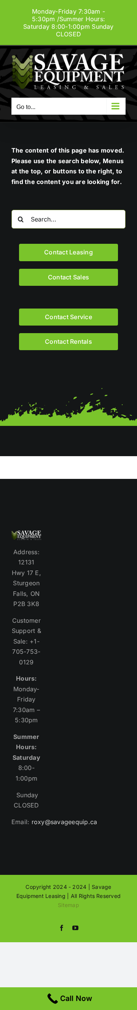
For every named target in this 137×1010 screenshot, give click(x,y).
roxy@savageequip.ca (64, 822)
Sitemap (68, 905)
